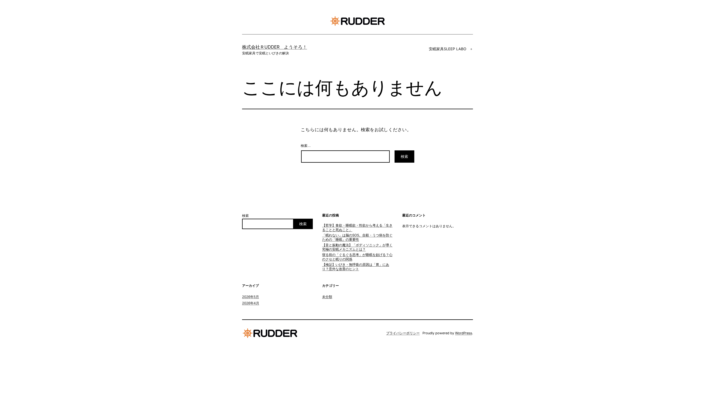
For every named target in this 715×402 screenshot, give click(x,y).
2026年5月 (250, 297)
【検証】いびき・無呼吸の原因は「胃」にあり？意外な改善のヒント (355, 267)
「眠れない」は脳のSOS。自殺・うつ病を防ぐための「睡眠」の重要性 (357, 237)
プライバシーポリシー (403, 333)
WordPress (463, 333)
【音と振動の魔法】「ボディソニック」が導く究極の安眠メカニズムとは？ (357, 247)
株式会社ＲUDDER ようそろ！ (274, 47)
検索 (245, 216)
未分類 (327, 297)
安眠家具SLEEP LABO (447, 49)
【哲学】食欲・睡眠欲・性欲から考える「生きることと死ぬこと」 (357, 227)
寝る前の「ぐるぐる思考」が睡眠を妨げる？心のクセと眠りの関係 (357, 257)
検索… (306, 146)
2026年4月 (250, 303)
